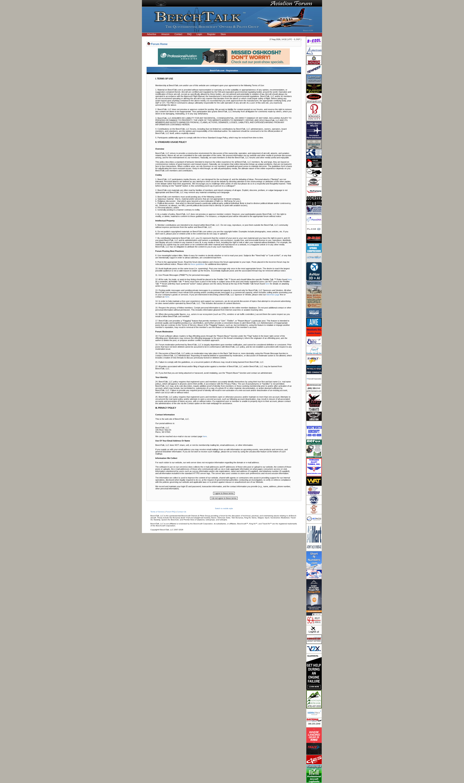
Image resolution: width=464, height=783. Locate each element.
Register (211, 34)
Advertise (151, 34)
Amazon (165, 34)
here (290, 279)
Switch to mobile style (224, 508)
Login (199, 34)
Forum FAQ (170, 512)
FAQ (189, 34)
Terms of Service (157, 512)
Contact (178, 34)
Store (223, 34)
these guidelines (197, 264)
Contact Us (181, 512)
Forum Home (159, 44)
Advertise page (272, 295)
